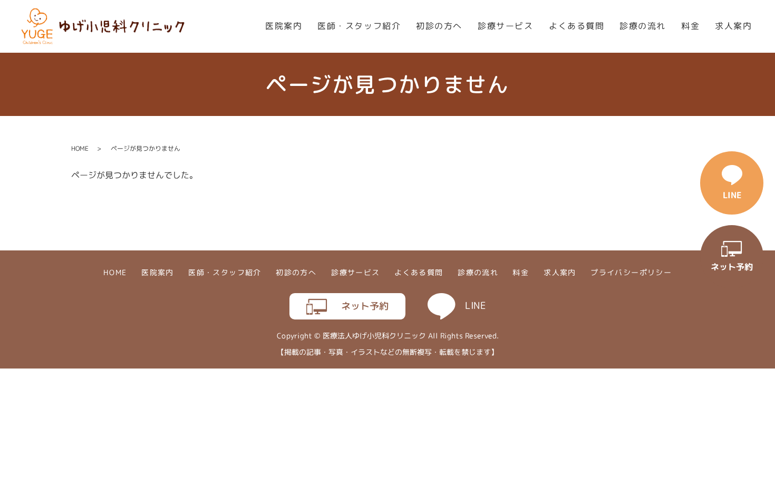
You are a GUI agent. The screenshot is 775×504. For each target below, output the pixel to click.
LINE (475, 305)
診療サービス (506, 26)
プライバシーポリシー (631, 273)
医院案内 (283, 26)
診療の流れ (642, 26)
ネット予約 (364, 306)
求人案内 (733, 26)
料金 (690, 26)
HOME (80, 148)
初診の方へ (439, 26)
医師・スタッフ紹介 (359, 26)
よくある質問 (577, 26)
